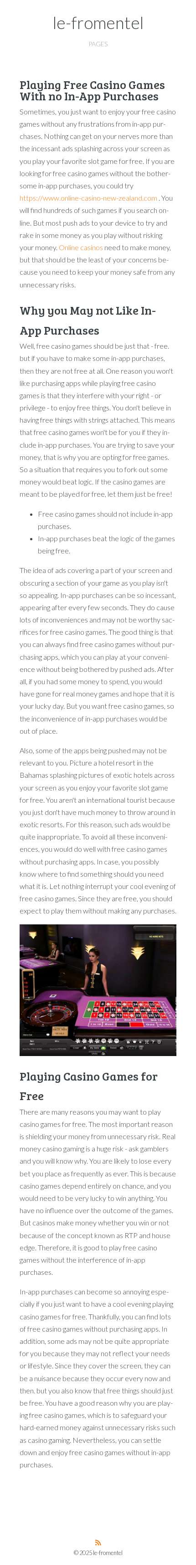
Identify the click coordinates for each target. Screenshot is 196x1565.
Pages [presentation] (98, 44)
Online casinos (81, 247)
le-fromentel (98, 23)
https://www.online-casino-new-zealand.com (88, 197)
